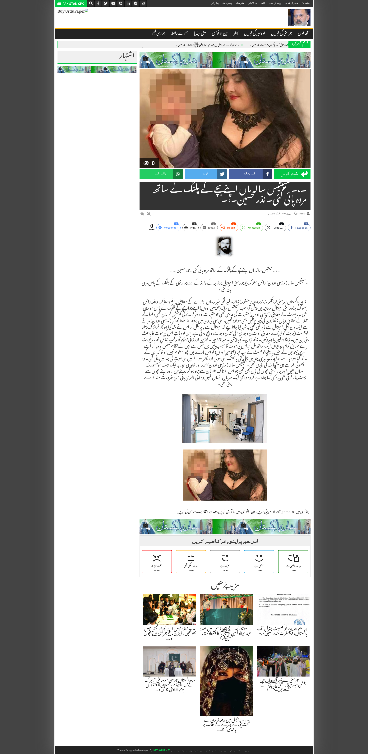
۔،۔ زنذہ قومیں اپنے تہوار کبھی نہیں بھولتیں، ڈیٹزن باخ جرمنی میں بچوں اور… (170, 634)
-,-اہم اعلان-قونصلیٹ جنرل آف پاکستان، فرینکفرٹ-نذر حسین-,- (277, 45)
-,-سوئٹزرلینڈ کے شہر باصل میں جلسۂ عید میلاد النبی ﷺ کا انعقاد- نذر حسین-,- (207, 45)
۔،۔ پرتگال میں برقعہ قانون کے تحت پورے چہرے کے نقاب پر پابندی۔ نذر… (226, 725)
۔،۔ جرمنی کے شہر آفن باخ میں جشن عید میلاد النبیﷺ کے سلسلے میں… (283, 685)
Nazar (302, 214)
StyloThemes (161, 750)
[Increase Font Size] (149, 214)
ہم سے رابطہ (227, 3)
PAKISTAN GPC (73, 4)
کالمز (263, 3)
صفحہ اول (306, 3)
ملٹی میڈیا (240, 3)
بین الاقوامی (252, 3)
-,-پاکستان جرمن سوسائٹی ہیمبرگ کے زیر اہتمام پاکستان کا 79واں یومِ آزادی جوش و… (170, 685)
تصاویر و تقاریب (207, 512)
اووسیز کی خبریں (275, 3)
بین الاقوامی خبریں (229, 512)
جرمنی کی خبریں (291, 3)
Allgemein (285, 512)
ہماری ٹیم (215, 3)
